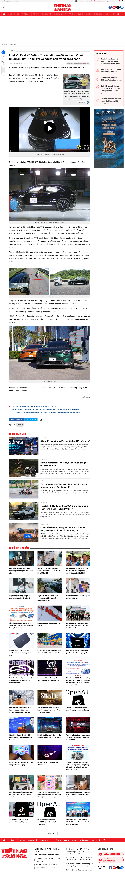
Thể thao (36, 14)
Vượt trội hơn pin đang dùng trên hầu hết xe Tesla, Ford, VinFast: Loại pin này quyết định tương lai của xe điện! (45, 409)
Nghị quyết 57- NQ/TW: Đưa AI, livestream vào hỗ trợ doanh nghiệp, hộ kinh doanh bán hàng (20, 710)
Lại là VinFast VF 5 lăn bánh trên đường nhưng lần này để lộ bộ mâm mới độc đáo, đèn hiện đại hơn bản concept (46, 412)
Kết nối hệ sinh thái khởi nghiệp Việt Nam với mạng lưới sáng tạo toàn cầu (20, 737)
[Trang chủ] (3, 14)
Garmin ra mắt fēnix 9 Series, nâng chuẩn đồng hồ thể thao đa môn (64, 464)
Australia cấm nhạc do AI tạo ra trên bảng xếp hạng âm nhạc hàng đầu (21, 570)
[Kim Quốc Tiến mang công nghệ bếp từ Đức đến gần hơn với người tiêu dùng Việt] (78, 613)
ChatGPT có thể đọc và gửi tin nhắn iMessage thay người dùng (77, 709)
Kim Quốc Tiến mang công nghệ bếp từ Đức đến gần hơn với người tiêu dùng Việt (78, 625)
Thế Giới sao (98, 14)
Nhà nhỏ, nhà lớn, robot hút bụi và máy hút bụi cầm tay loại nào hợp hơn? (78, 794)
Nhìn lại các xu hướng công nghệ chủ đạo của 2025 (111, 70)
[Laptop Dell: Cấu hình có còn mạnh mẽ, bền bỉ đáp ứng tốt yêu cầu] (21, 640)
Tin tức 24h (26, 14)
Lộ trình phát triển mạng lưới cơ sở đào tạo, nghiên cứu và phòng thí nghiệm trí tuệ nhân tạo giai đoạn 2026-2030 (77, 765)
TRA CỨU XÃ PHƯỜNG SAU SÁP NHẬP (95, 1)
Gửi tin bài (111, 1)
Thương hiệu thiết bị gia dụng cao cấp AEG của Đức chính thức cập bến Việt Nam (78, 737)
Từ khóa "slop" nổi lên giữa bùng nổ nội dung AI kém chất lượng (111, 101)
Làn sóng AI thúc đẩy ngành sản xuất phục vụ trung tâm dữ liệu (49, 679)
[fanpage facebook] (110, 7)
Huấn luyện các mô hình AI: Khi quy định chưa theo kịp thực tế (77, 652)
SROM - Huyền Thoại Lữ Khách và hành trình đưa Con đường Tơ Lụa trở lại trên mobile (49, 710)
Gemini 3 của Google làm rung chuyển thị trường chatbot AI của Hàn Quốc (110, 61)
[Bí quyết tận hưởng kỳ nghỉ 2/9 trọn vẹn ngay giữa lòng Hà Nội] (21, 585)
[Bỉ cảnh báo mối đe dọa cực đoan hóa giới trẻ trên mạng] (21, 752)
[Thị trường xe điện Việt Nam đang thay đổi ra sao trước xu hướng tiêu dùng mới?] (23, 489)
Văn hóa (72, 14)
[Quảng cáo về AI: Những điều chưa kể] (50, 752)
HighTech (13, 44)
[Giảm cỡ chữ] (3, 73)
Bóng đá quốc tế (60, 14)
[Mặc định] (3, 70)
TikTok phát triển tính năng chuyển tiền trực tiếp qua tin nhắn (21, 821)
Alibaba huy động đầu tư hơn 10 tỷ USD (49, 624)
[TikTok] (123, 1)
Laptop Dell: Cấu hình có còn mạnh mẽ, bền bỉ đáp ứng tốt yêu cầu (20, 653)
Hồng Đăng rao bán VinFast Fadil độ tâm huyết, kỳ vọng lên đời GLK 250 (34, 406)
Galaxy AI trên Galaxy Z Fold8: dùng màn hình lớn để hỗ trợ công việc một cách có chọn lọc (49, 794)
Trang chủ (4, 44)
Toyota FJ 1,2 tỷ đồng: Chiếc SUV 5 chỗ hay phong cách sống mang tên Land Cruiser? (64, 507)
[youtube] (114, 7)
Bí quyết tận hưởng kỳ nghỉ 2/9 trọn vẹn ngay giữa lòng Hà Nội (20, 597)
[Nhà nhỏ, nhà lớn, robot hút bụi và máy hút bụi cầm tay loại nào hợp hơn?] (78, 782)
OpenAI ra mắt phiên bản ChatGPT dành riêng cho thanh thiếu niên (48, 822)
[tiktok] (118, 7)
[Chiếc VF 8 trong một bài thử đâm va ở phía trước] (49, 194)
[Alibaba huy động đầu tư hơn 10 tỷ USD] (50, 613)
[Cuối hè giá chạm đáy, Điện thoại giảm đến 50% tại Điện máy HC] (50, 640)
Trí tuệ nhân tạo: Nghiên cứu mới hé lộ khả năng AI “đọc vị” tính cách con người (20, 680)
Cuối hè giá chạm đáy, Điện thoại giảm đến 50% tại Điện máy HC (49, 652)
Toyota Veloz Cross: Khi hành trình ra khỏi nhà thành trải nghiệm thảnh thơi (48, 598)
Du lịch (80, 14)
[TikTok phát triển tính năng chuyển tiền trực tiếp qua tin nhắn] (21, 809)
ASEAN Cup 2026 (13, 14)
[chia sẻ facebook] (3, 57)
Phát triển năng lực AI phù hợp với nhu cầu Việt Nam (78, 597)
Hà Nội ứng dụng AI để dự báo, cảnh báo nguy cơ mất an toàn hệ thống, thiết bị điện (21, 625)
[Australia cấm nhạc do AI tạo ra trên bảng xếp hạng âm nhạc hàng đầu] (21, 558)
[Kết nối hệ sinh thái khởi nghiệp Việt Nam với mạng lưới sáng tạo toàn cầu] (21, 725)
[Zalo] (122, 7)
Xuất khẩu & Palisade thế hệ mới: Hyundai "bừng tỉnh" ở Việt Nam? (49, 736)
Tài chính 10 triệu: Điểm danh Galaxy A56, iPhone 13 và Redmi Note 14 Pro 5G (49, 570)
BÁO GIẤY (79, 1)
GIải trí (88, 14)
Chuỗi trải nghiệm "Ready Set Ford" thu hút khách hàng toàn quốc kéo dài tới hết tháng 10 (63, 529)
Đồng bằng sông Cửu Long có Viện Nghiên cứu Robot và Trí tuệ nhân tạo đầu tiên (77, 822)
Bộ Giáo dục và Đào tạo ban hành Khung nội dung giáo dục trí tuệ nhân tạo (21, 794)
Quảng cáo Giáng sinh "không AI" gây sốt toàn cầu (111, 79)
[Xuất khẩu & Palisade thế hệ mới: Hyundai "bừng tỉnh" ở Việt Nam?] (50, 725)
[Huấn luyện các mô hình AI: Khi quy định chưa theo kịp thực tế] (78, 640)
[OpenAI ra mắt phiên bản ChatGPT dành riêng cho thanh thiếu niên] (50, 809)
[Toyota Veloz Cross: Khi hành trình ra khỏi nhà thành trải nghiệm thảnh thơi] (50, 585)
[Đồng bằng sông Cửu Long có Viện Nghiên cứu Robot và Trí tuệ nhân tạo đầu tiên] (78, 809)
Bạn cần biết (110, 14)
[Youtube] (119, 1)
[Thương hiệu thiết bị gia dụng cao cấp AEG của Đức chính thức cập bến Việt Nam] (78, 725)
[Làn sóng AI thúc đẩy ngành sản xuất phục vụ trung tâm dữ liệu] (50, 668)
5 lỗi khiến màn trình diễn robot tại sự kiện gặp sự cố (65, 441)
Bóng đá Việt (46, 14)
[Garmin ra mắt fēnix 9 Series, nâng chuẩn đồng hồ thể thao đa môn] (23, 468)
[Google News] (78, 64)
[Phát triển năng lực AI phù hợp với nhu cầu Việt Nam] (78, 585)
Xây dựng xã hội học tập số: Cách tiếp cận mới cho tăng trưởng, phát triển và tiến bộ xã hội (77, 570)
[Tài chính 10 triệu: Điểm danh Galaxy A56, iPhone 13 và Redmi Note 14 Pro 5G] (50, 558)
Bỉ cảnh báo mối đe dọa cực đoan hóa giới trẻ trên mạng (21, 763)
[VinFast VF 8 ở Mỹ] (49, 353)
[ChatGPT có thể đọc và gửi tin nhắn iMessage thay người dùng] (78, 697)
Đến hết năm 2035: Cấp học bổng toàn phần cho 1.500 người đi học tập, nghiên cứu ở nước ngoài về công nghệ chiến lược (78, 681)
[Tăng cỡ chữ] (3, 66)
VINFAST (20, 425)
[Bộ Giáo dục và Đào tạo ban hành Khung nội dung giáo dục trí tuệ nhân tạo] (21, 782)
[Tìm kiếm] (3, 7)
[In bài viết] (3, 61)
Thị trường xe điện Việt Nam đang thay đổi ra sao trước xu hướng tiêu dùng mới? (63, 485)
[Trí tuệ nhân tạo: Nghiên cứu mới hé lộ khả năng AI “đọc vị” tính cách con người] (21, 668)
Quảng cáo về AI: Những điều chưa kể (48, 763)
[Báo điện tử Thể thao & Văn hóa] (62, 7)
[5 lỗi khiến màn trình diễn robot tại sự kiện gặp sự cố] (23, 446)
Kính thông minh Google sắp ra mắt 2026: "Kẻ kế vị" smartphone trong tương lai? (111, 89)
